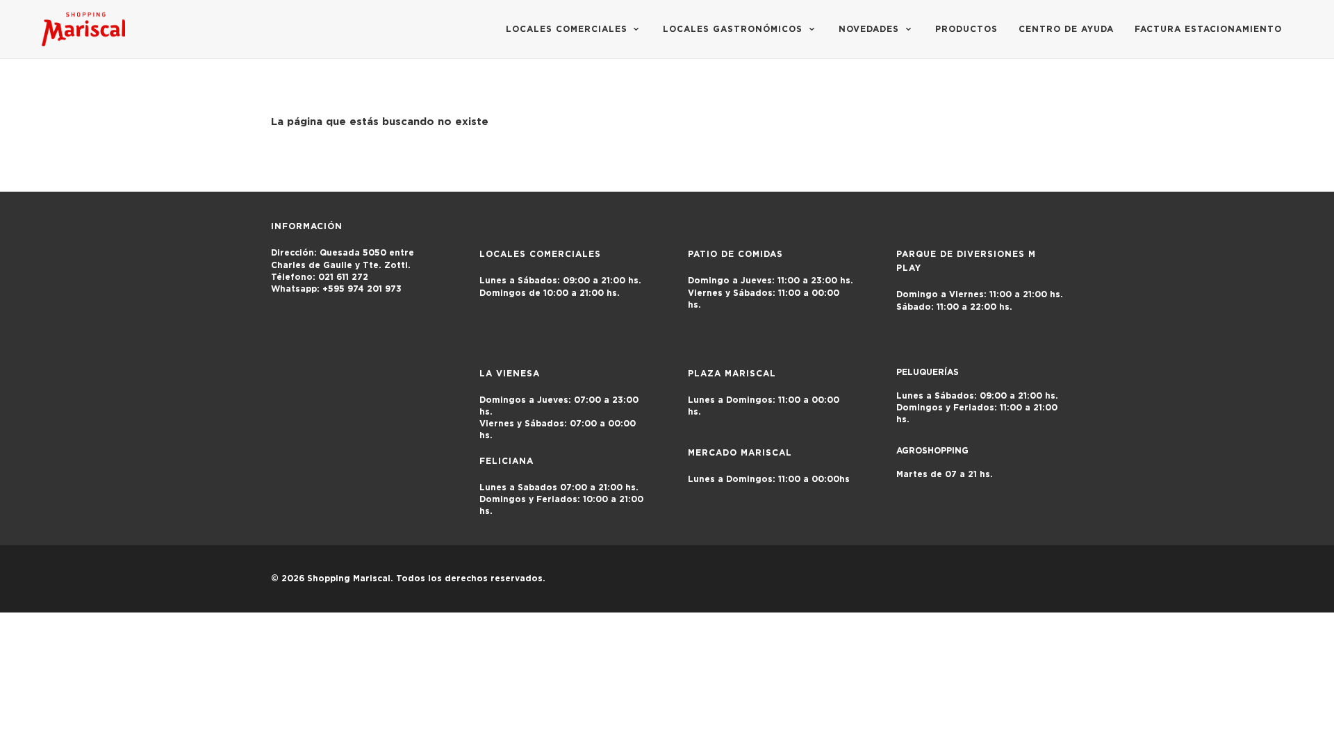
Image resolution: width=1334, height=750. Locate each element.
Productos (966, 29)
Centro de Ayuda (1066, 29)
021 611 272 (319, 277)
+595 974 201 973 (343, 289)
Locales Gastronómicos (734, 29)
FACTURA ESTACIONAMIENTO (1208, 29)
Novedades (871, 29)
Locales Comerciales (568, 29)
